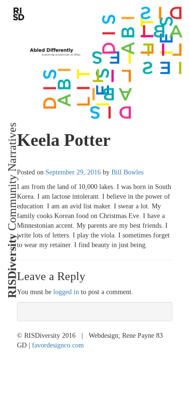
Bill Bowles (127, 172)
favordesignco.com (58, 345)
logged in (66, 292)
